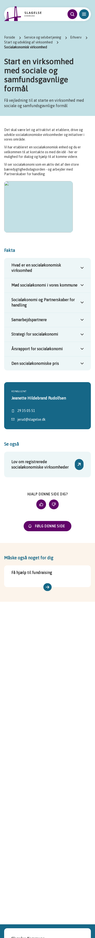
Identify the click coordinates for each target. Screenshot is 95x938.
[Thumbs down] (54, 504)
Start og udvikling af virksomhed (28, 42)
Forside (9, 37)
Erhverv (76, 37)
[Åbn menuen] (84, 14)
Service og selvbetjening (42, 37)
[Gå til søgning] (72, 14)
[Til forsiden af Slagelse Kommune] (23, 13)
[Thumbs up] (41, 504)
